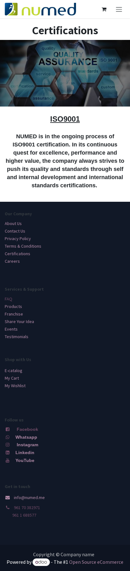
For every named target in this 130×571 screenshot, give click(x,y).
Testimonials (16, 336)
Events (11, 329)
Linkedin (24, 452)
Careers (12, 261)
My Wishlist (15, 385)
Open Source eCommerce (96, 562)
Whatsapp (26, 437)
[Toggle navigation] (119, 9)
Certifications (17, 253)
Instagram (27, 444)
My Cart (12, 378)
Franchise (14, 314)
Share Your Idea (19, 321)
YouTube (24, 460)
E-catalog (13, 370)
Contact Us (15, 231)
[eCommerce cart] (104, 9)
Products (13, 306)
